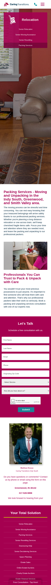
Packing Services (25, 535)
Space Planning (25, 557)
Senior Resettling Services (25, 540)
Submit (26, 409)
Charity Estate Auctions (25, 573)
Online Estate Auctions (25, 568)
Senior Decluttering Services (25, 551)
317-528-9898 (25, 493)
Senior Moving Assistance (25, 529)
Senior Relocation (25, 524)
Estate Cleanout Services (25, 579)
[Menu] (42, 4)
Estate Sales (25, 562)
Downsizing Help (25, 546)
